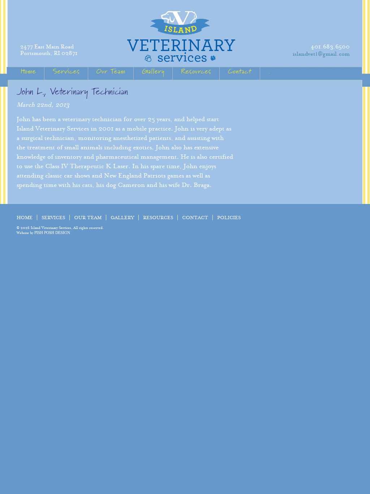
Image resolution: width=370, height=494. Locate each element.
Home (28, 71)
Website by (43, 233)
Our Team (110, 71)
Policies (229, 217)
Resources (196, 71)
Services (66, 71)
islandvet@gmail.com (321, 54)
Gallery (153, 71)
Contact (240, 71)
